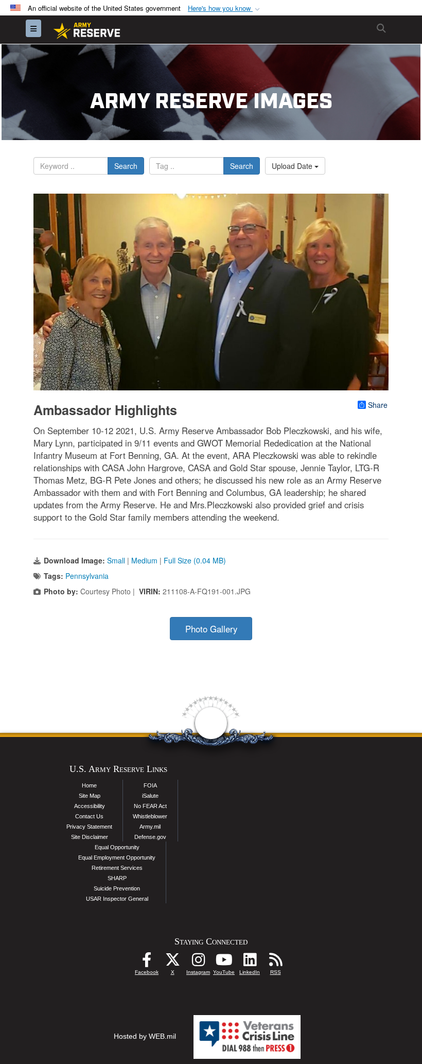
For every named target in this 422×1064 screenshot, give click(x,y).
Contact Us (89, 816)
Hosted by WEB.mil (145, 1036)
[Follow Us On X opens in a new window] (172, 962)
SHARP (117, 878)
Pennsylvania (87, 576)
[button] (225, 8)
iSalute (150, 796)
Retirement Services (117, 868)
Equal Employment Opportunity (116, 857)
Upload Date (293, 166)
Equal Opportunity (117, 847)
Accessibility (89, 806)
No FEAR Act (150, 806)
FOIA (150, 785)
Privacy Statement (89, 826)
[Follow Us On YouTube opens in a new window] (224, 962)
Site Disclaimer (89, 837)
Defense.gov (150, 837)
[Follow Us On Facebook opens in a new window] (147, 962)
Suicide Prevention (117, 888)
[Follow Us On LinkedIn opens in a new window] (249, 962)
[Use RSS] (275, 962)
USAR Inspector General (117, 899)
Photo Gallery (211, 629)
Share (378, 405)
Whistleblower (150, 816)
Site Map (89, 796)
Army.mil (150, 826)
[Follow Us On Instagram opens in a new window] (198, 962)
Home (89, 785)
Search (125, 166)
